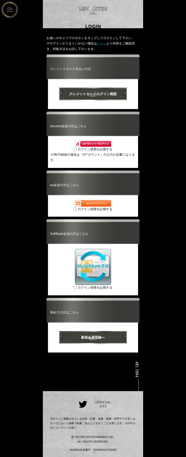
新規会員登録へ (93, 337)
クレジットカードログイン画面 (93, 94)
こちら (101, 43)
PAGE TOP (137, 369)
